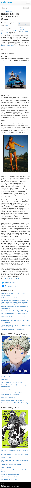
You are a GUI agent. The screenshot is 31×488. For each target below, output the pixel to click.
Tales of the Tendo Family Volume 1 (10, 474)
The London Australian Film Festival (13, 279)
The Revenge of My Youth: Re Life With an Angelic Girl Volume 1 (14, 461)
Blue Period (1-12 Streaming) (9, 377)
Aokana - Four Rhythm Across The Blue (11, 382)
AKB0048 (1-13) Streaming (8, 397)
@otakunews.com (11, 286)
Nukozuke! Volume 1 (6, 467)
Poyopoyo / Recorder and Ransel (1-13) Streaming (14, 403)
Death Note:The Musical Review (9, 298)
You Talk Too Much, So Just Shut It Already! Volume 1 (15, 454)
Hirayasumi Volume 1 (6, 457)
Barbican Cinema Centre (7, 45)
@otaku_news (10, 282)
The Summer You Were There (9, 479)
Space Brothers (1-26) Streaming (10, 394)
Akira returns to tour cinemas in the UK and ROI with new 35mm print (15, 321)
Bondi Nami (4, 34)
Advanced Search (7, 11)
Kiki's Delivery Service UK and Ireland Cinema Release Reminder (13, 294)
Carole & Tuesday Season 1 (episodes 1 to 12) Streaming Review (13, 385)
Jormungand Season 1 (7, 389)
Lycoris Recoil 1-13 (6, 379)
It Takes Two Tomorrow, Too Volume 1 (11, 477)
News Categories (23, 24)
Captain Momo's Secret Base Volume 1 (11, 464)
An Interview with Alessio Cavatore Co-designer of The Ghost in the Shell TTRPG (15, 326)
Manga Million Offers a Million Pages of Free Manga (14, 311)
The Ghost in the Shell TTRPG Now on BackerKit (14, 313)
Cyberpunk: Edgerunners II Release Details (12, 329)
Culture (22, 28)
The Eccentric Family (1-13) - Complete (11, 392)
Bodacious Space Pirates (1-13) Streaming (12, 400)
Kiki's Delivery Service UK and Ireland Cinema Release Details (13, 317)
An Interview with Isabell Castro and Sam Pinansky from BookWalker (14, 307)
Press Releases (24, 31)
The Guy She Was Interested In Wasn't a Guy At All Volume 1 (14, 451)
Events (22, 29)
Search (26, 8)
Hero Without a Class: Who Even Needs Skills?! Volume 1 (13, 470)
